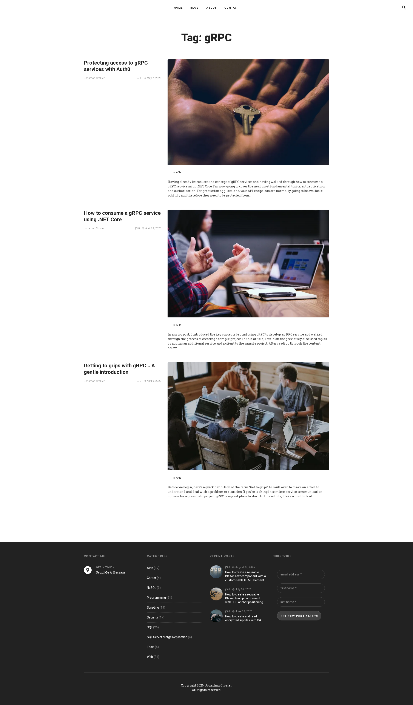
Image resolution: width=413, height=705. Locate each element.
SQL (150, 627)
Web (150, 657)
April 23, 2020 (153, 228)
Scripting (153, 607)
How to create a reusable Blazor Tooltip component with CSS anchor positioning (244, 598)
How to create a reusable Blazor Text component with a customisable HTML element (245, 576)
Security (152, 617)
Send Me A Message (110, 572)
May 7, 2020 (153, 78)
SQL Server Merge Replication (167, 637)
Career (151, 578)
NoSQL (151, 587)
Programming (156, 597)
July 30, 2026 (243, 589)
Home (178, 7)
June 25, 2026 (243, 611)
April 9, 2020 (153, 380)
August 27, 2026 (245, 567)
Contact (231, 7)
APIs (178, 172)
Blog (194, 7)
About (211, 7)
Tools (150, 647)
